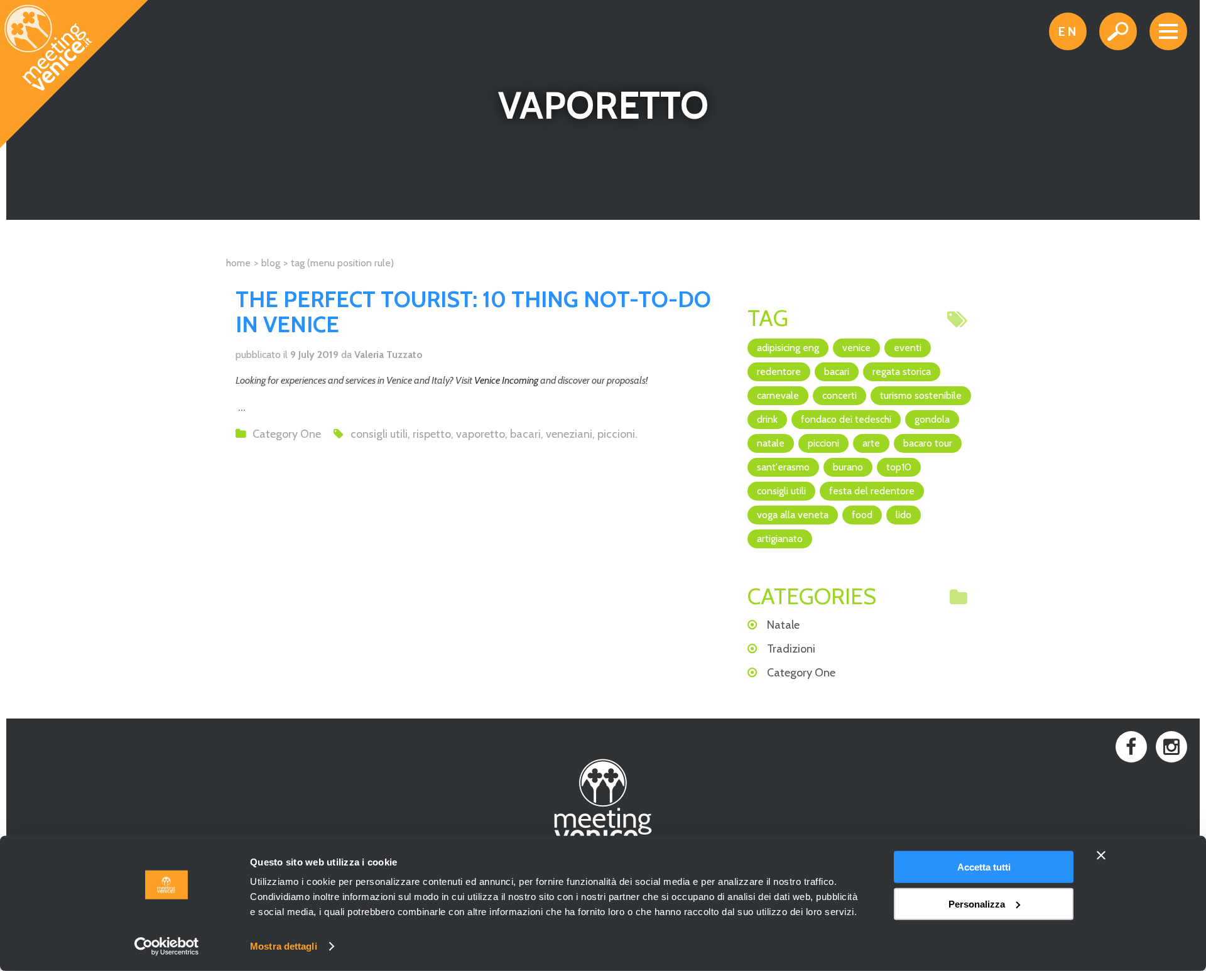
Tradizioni (791, 649)
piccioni (616, 434)
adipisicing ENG (788, 348)
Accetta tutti (984, 867)
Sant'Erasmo (783, 467)
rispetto (432, 434)
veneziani (569, 434)
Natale (771, 443)
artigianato (780, 539)
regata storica (901, 371)
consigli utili (379, 434)
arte (871, 443)
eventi (907, 348)
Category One (287, 434)
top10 (898, 467)
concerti (839, 395)
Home (238, 263)
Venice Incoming (506, 380)
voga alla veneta (792, 515)
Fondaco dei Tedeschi (846, 419)
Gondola (932, 419)
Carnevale (778, 395)
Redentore (779, 371)
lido (903, 515)
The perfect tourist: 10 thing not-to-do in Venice (473, 311)
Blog (270, 263)
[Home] (74, 74)
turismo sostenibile (921, 395)
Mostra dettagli (283, 946)
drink (767, 419)
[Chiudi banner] (1101, 855)
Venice (856, 348)
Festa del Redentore (872, 491)
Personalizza (976, 903)
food (862, 515)
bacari (525, 434)
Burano (848, 467)
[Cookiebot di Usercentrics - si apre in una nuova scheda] (167, 946)
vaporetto (480, 434)
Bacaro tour (927, 443)
